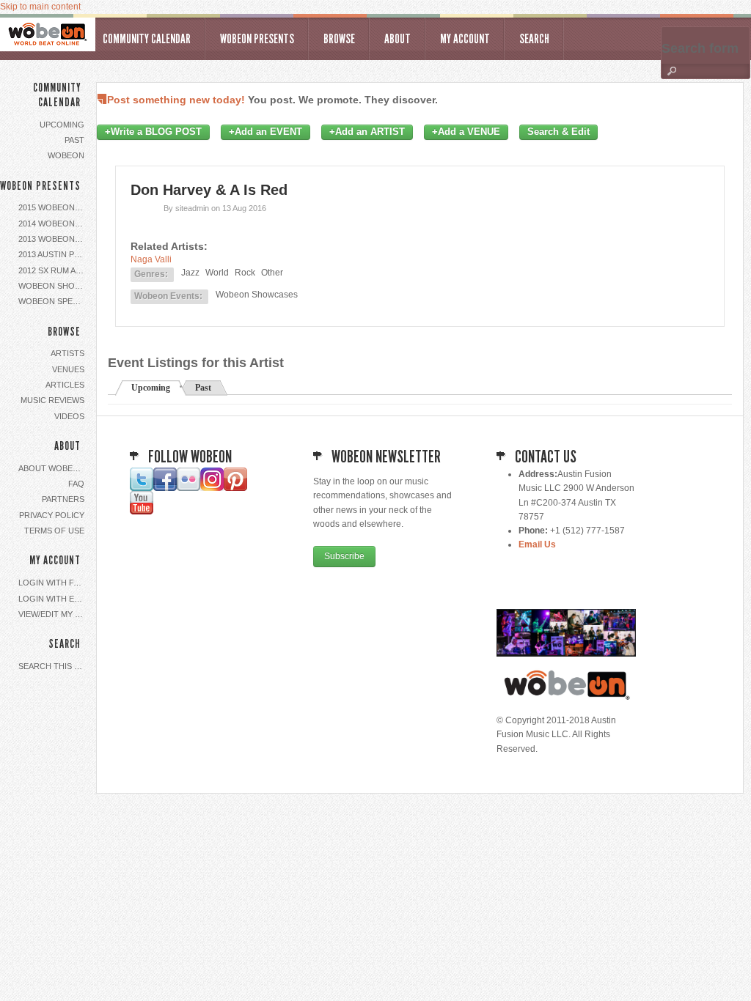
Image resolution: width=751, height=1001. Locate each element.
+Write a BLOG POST (153, 132)
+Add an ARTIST (367, 132)
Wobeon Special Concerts (53, 301)
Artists (67, 353)
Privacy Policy (51, 515)
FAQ (76, 483)
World (217, 272)
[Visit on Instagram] (212, 488)
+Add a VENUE (466, 132)
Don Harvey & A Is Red (209, 190)
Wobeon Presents (257, 39)
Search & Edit (558, 132)
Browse (339, 39)
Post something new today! (176, 100)
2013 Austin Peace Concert (53, 254)
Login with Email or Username (53, 598)
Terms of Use (54, 530)
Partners (63, 499)
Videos (69, 416)
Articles (64, 384)
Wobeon (66, 155)
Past (74, 140)
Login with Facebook (53, 582)
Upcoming (62, 124)
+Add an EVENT (265, 132)
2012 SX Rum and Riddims (53, 270)
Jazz (190, 272)
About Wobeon (51, 468)
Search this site (53, 666)
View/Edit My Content (53, 614)
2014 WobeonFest (53, 223)
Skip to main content (40, 6)
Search (534, 39)
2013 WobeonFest (53, 238)
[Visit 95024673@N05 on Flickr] (188, 488)
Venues (68, 369)
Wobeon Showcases (53, 285)
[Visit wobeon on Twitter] (141, 488)
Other (272, 272)
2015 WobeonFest (53, 207)
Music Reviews (52, 400)
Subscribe (344, 556)
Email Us (537, 544)
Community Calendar (147, 39)
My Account (465, 39)
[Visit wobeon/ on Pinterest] (235, 488)
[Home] (47, 34)
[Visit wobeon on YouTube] (141, 511)
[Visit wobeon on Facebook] (165, 488)
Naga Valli (151, 259)
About (397, 39)
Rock (245, 272)
